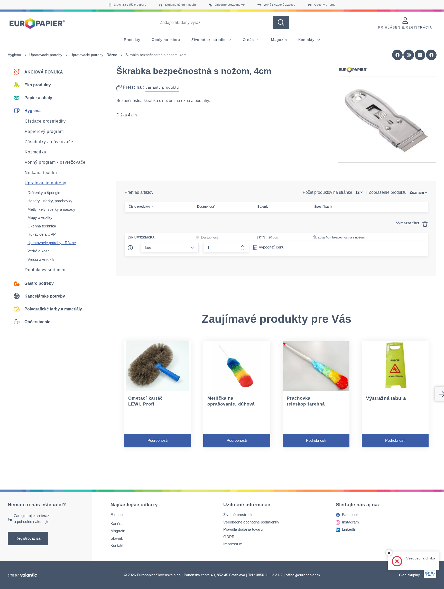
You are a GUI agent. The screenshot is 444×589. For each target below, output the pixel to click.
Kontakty (307, 40)
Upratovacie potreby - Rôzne (93, 55)
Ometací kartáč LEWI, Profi (145, 401)
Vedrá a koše (38, 251)
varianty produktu (162, 87)
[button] (431, 55)
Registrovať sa (27, 538)
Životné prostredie (209, 40)
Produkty (132, 40)
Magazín (279, 40)
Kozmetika (35, 152)
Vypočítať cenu (271, 247)
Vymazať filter (408, 223)
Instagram (350, 522)
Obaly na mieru (166, 40)
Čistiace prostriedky (45, 121)
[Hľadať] (281, 22)
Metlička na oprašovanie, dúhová (231, 401)
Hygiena (14, 55)
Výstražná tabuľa (386, 398)
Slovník (116, 538)
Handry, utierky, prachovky (49, 201)
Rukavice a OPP (41, 234)
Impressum (233, 544)
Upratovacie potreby (45, 55)
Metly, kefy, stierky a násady (51, 209)
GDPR (229, 537)
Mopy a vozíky (39, 217)
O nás (249, 40)
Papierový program (44, 131)
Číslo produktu (139, 206)
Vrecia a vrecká (40, 259)
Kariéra (116, 523)
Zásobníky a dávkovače (49, 142)
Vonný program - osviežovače (55, 162)
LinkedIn (349, 529)
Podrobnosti (157, 440)
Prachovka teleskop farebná (306, 401)
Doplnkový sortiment (46, 270)
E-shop (116, 514)
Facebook (350, 514)
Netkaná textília (41, 172)
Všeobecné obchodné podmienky (251, 522)
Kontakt (116, 545)
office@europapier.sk (303, 575)
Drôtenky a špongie (43, 192)
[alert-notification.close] (389, 552)
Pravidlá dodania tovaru (243, 529)
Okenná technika (41, 226)
